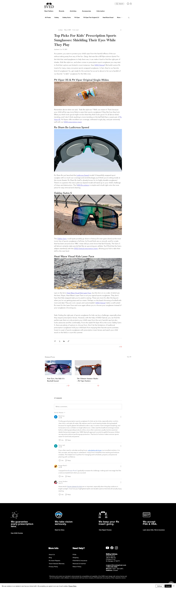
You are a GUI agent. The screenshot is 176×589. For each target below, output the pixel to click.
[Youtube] (107, 548)
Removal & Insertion (79, 563)
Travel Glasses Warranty (56, 563)
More (118, 17)
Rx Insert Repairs (54, 560)
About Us (52, 554)
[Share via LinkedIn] (64, 341)
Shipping (75, 557)
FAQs (74, 554)
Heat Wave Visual (108, 17)
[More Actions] (121, 417)
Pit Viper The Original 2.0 (91, 17)
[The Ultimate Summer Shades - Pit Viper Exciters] (88, 367)
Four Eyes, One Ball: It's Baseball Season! (56, 379)
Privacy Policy (53, 566)
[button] (128, 4)
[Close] (174, 586)
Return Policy (77, 566)
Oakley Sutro (66, 17)
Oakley (56, 17)
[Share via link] (68, 341)
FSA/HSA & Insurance (80, 560)
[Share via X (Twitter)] (59, 341)
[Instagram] (116, 548)
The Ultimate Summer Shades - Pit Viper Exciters (87, 379)
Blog (50, 557)
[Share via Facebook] (55, 341)
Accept (168, 586)
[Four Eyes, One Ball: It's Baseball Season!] (58, 367)
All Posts (48, 17)
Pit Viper (77, 17)
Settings (159, 586)
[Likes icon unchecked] (59, 440)
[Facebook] (112, 548)
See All (129, 357)
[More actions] (121, 30)
